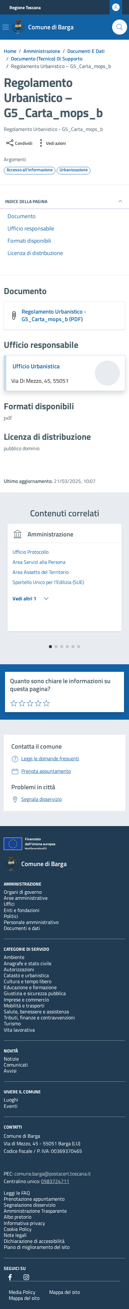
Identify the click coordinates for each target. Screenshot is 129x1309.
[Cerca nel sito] (119, 27)
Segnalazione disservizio (29, 1205)
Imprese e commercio (26, 999)
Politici (11, 916)
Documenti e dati (22, 928)
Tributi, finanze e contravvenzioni (39, 1017)
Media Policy (22, 1292)
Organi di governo (23, 892)
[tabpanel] (64, 581)
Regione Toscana (25, 7)
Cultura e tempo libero (27, 981)
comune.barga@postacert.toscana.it (52, 1173)
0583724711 (55, 1181)
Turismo (12, 1023)
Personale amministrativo (31, 922)
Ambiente (14, 957)
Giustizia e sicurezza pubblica (35, 993)
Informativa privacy (24, 1223)
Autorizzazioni (19, 969)
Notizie (11, 1058)
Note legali (15, 1235)
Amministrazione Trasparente (35, 1211)
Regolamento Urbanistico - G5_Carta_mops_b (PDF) (54, 315)
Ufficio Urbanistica (36, 366)
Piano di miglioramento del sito (37, 1247)
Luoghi (11, 1099)
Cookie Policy (18, 1229)
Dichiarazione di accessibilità (34, 1241)
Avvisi (10, 1070)
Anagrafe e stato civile (27, 963)
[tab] (50, 646)
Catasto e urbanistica (26, 975)
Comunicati (16, 1064)
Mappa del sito (64, 1292)
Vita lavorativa (19, 1030)
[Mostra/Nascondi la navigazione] (5, 27)
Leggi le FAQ (17, 1193)
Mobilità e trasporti (24, 1005)
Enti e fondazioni (21, 910)
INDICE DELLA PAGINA (26, 201)
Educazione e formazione (30, 987)
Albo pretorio (17, 1217)
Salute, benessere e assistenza (36, 1011)
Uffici (9, 904)
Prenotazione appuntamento (34, 1199)
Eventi (11, 1106)
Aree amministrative (26, 898)
